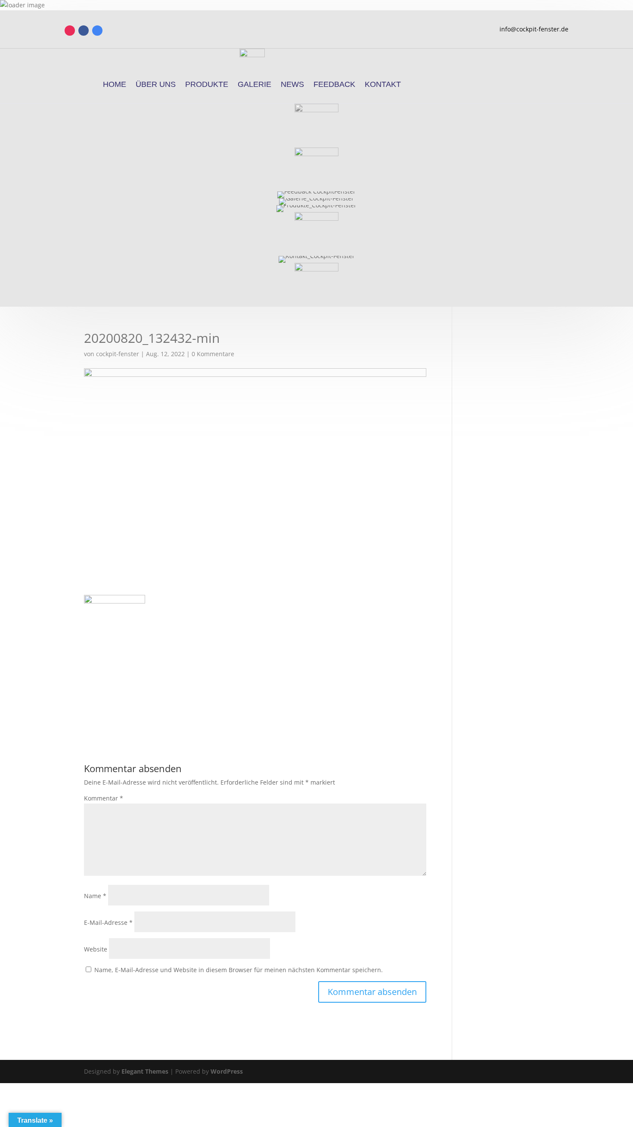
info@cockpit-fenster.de (534, 29)
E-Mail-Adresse (108, 922)
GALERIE (254, 84)
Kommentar (103, 798)
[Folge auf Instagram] (70, 30)
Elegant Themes (144, 1071)
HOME (114, 84)
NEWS (292, 84)
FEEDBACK (334, 84)
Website (95, 949)
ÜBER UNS (156, 84)
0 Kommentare (213, 354)
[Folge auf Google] (97, 30)
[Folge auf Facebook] (83, 30)
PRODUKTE (206, 84)
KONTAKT (383, 84)
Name (95, 896)
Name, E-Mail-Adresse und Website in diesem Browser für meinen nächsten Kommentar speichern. (238, 970)
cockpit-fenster (117, 354)
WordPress (227, 1071)
